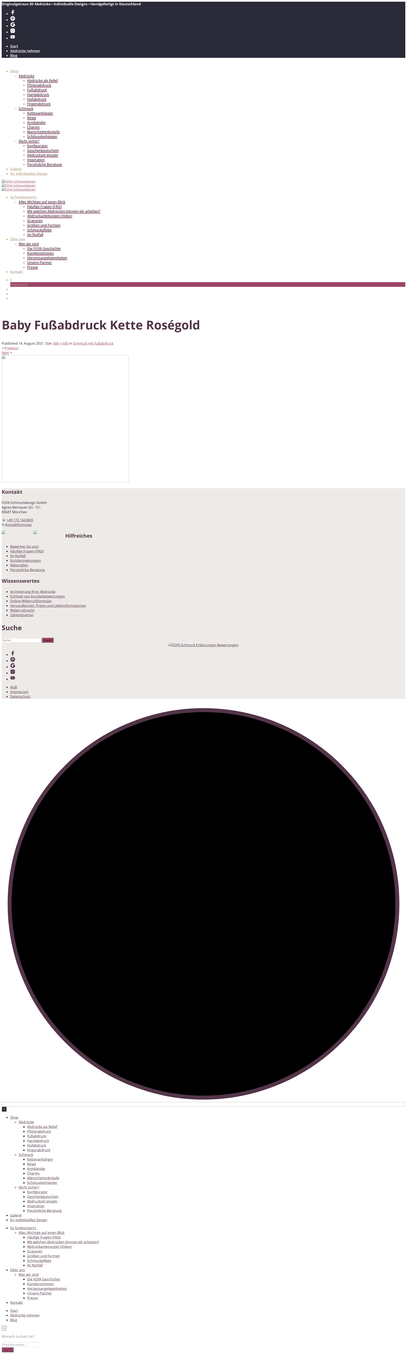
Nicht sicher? (29, 141)
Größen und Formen (43, 225)
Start (14, 46)
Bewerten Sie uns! (24, 546)
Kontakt (16, 271)
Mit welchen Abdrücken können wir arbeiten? (63, 211)
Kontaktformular (18, 524)
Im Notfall (35, 234)
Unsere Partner (39, 262)
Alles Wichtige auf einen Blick (42, 202)
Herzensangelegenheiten (47, 257)
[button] (11, 279)
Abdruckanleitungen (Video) (49, 216)
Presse (32, 267)
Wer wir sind (29, 243)
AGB (13, 687)
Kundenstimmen (40, 253)
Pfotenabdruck (39, 85)
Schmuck (26, 108)
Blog (13, 55)
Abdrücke (26, 76)
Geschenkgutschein (43, 150)
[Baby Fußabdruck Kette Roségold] (65, 481)
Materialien (19, 565)
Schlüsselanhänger (42, 136)
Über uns (17, 239)
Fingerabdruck (39, 103)
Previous (11, 348)
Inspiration (36, 159)
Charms (33, 127)
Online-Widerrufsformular (31, 601)
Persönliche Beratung (44, 164)
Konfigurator (37, 145)
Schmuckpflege (39, 230)
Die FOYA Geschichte (44, 248)
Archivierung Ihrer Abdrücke (32, 591)
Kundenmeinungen (25, 560)
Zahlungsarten (21, 615)
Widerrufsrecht (22, 610)
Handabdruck (38, 94)
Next (5, 352)
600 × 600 (60, 343)
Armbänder (36, 122)
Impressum (19, 691)
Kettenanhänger (40, 113)
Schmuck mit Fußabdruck (93, 343)
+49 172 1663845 (20, 520)
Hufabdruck (36, 99)
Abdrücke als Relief (42, 80)
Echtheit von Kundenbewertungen (37, 596)
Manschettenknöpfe (43, 131)
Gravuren (35, 220)
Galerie (16, 169)
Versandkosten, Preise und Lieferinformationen (48, 605)
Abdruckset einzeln (42, 155)
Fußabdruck (37, 89)
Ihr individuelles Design (29, 173)
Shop (14, 71)
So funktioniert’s (23, 197)
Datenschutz (20, 696)
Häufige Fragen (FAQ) (44, 206)
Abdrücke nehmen (25, 51)
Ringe (31, 117)
